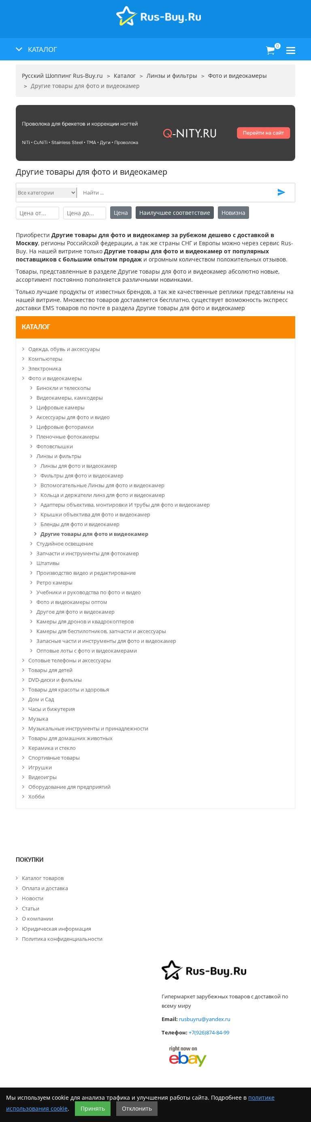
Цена (121, 212)
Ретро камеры (54, 582)
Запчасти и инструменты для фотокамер (87, 553)
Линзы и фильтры (58, 456)
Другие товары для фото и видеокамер (94, 533)
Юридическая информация (56, 928)
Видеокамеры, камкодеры (69, 397)
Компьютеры (45, 358)
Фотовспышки (54, 446)
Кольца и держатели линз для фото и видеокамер (102, 495)
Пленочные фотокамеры (67, 436)
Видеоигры (42, 777)
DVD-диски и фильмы (55, 679)
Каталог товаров (43, 878)
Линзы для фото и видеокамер (78, 465)
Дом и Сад (41, 699)
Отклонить (137, 1108)
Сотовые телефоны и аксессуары (69, 660)
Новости (32, 898)
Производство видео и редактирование (86, 572)
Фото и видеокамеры (55, 378)
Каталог (36, 327)
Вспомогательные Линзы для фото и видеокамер (102, 485)
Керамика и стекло (52, 748)
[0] (270, 50)
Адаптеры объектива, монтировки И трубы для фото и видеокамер (125, 504)
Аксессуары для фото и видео (73, 417)
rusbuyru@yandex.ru (204, 1019)
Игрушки (40, 767)
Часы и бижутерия (51, 709)
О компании (37, 918)
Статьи (30, 908)
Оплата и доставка (45, 888)
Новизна (233, 212)
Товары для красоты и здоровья (68, 689)
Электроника (44, 368)
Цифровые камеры (60, 407)
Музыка (38, 718)
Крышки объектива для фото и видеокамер (95, 514)
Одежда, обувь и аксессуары (64, 349)
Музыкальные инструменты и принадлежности (88, 728)
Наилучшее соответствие (174, 212)
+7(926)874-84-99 (209, 1032)
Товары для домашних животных (70, 738)
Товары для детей (50, 670)
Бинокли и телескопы (63, 388)
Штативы (48, 563)
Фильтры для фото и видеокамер (82, 475)
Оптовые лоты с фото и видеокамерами (86, 650)
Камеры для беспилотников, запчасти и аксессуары (101, 631)
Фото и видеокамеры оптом (71, 602)
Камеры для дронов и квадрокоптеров (85, 621)
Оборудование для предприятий (69, 786)
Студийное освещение (64, 543)
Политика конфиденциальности (62, 938)
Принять (93, 1108)
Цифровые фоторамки (65, 426)
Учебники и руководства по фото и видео (88, 592)
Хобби (36, 796)
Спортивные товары (54, 757)
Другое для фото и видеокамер (75, 611)
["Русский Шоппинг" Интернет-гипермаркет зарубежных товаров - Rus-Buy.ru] (158, 11)
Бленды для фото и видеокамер (79, 524)
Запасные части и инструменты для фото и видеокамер (106, 641)
